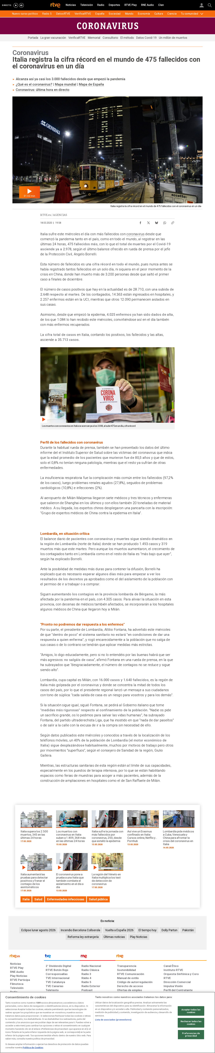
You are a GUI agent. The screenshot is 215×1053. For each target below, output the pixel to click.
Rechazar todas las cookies (191, 1022)
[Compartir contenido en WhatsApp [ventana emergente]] (165, 222)
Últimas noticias (114, 937)
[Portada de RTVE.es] (55, 5)
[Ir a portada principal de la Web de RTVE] (26, 956)
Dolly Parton (169, 930)
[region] (107, 1022)
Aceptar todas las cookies (190, 1011)
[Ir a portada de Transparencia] (161, 957)
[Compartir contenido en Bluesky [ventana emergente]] (157, 222)
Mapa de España (91, 84)
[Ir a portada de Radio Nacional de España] (97, 957)
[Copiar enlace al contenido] (173, 222)
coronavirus (135, 234)
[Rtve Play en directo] (15, 5)
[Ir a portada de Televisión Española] (62, 957)
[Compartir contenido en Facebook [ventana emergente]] (140, 222)
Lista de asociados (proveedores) (113, 1019)
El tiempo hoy (148, 930)
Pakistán (188, 930)
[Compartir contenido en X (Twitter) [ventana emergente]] (148, 222)
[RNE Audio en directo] (21, 5)
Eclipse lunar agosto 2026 (38, 930)
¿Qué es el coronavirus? (34, 84)
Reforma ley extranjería (83, 937)
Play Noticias (138, 937)
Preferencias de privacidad (191, 1034)
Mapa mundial (65, 84)
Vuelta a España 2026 (119, 930)
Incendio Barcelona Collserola (80, 930)
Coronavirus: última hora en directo (42, 90)
